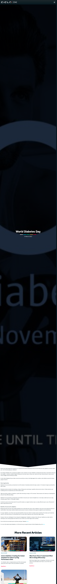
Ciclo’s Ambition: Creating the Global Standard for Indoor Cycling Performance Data (13, 557)
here (27, 521)
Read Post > (3, 566)
